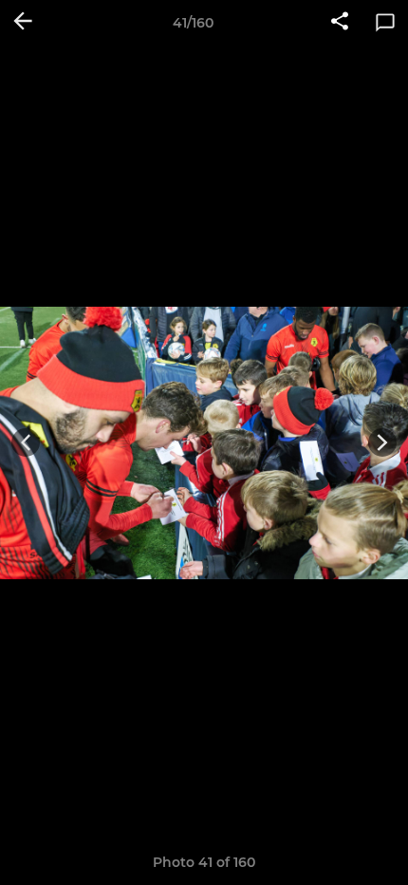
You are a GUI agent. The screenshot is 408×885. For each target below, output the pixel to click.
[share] (339, 22)
